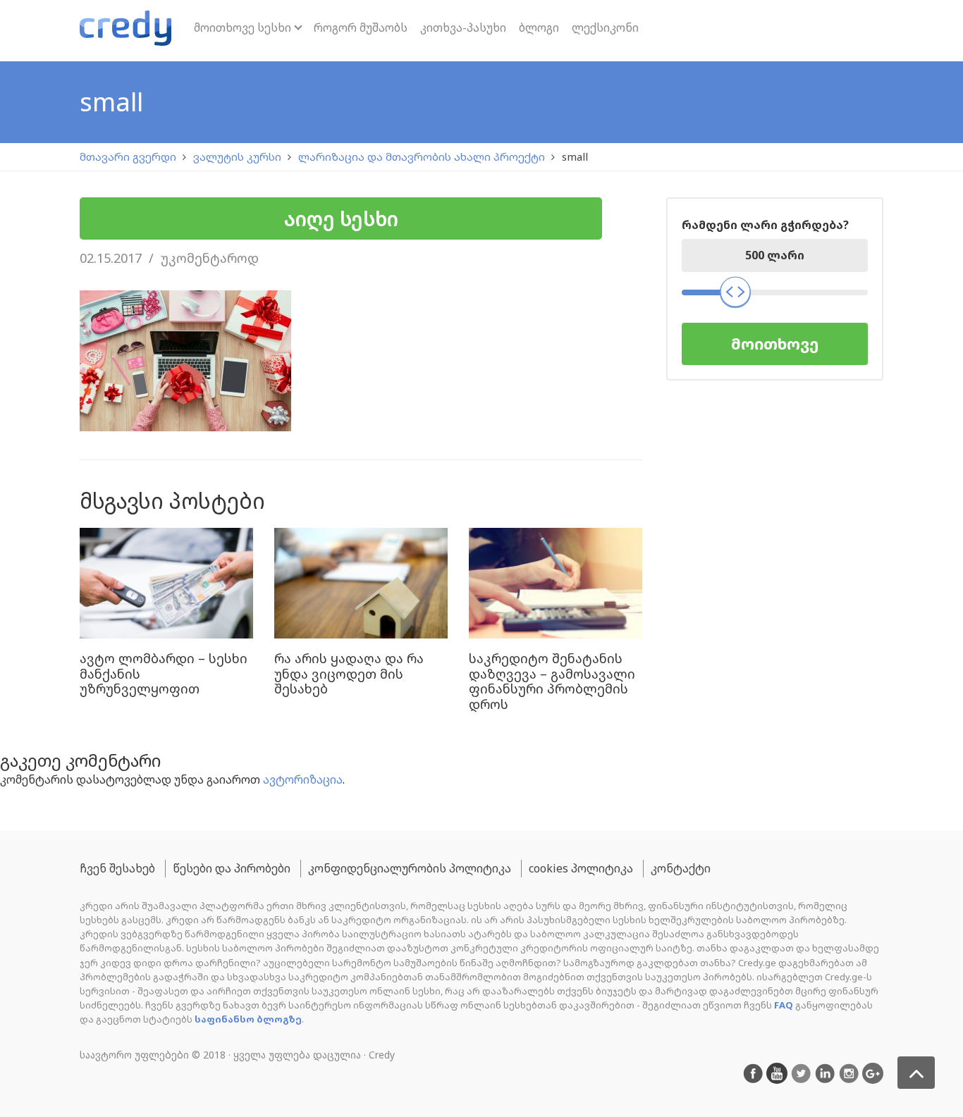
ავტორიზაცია (303, 779)
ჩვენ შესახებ (117, 868)
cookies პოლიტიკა (581, 868)
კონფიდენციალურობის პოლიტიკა (409, 868)
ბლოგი (539, 27)
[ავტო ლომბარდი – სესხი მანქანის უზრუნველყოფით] (166, 584)
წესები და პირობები (231, 868)
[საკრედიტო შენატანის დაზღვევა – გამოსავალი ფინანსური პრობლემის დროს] (555, 584)
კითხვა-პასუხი (463, 27)
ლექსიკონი (605, 27)
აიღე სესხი (341, 218)
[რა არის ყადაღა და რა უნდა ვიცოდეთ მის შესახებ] (361, 584)
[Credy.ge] (125, 31)
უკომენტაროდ (210, 257)
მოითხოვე (774, 343)
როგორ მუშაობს (360, 27)
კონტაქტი (681, 868)
